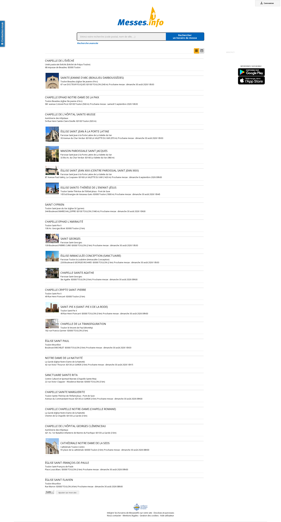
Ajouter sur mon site (67, 492)
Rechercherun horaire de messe (185, 36)
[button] (196, 51)
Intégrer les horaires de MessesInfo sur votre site (129, 512)
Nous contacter (114, 515)
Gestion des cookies (149, 515)
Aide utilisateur (167, 515)
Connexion (269, 3)
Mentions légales (130, 515)
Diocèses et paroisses (164, 512)
